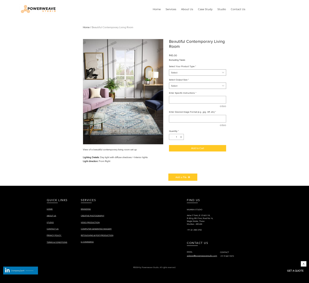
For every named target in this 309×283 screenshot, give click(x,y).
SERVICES (88, 200)
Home (86, 27)
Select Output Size (179, 79)
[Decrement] (171, 137)
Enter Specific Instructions (182, 93)
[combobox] (197, 72)
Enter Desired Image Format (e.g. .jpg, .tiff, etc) (192, 112)
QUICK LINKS (57, 200)
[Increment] (181, 137)
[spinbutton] (176, 137)
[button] (171, 9)
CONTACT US (197, 243)
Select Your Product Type (182, 66)
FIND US (193, 200)
